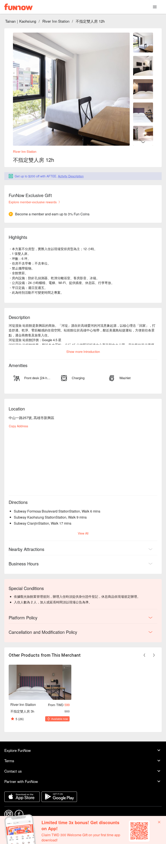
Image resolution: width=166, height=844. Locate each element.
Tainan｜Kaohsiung (20, 21)
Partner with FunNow (21, 781)
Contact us (13, 771)
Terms (9, 760)
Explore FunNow (17, 750)
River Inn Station (55, 21)
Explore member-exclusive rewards (33, 202)
